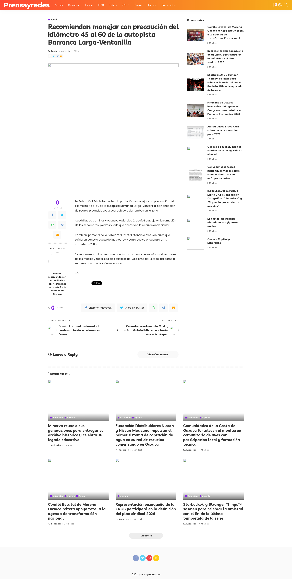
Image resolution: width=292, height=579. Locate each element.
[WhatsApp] (52, 225)
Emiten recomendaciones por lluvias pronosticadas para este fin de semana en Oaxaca (57, 283)
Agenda (54, 19)
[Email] (61, 56)
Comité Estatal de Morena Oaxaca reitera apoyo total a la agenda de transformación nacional (77, 511)
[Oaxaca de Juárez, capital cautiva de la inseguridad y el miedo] (195, 153)
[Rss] (156, 558)
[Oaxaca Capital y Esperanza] (195, 243)
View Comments (158, 354)
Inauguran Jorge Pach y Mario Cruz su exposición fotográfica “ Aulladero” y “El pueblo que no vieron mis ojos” (224, 198)
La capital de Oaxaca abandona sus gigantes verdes (222, 222)
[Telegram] (57, 56)
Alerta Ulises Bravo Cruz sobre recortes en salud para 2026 (223, 130)
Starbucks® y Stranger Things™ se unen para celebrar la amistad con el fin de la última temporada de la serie (224, 82)
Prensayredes (26, 5)
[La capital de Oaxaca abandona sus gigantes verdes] (195, 225)
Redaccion (53, 51)
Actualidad (58, 417)
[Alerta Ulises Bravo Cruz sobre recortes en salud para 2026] (195, 132)
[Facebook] (50, 56)
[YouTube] (149, 558)
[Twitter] (53, 56)
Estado (82, 496)
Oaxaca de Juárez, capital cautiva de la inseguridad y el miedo (224, 150)
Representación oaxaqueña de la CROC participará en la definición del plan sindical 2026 (146, 509)
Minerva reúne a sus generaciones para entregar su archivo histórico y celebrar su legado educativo (76, 432)
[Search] (286, 5)
